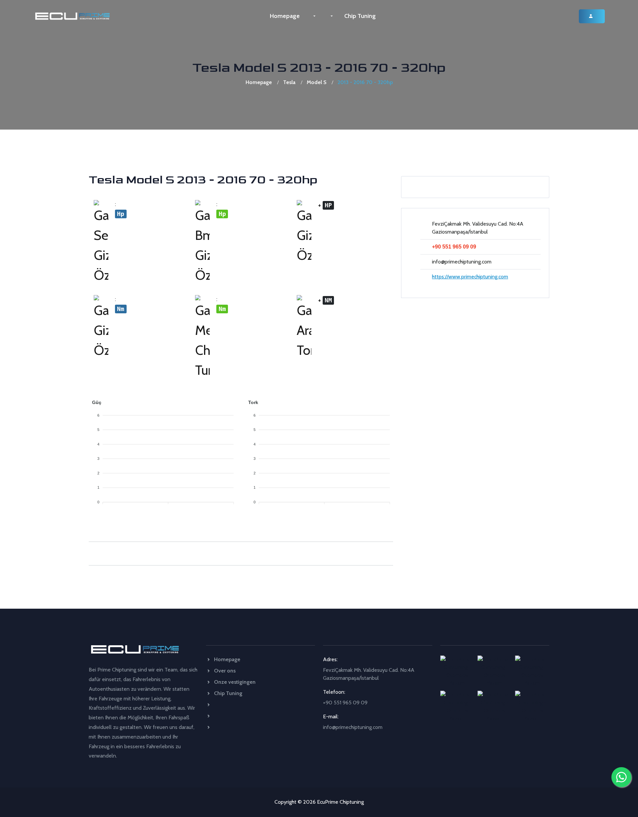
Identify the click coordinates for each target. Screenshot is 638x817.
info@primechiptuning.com (461, 261)
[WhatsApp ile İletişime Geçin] (621, 777)
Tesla (289, 82)
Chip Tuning (360, 16)
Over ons (224, 670)
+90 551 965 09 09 (454, 247)
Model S (316, 82)
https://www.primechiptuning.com (470, 276)
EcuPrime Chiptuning (340, 802)
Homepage (285, 16)
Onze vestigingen (234, 682)
